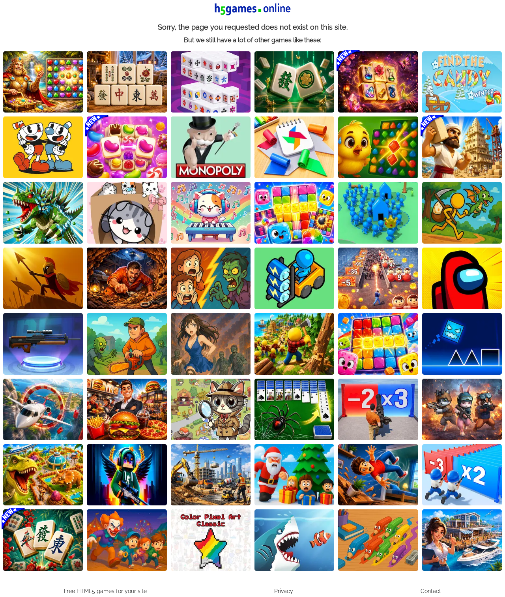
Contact (431, 591)
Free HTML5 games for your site (105, 591)
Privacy (283, 591)
